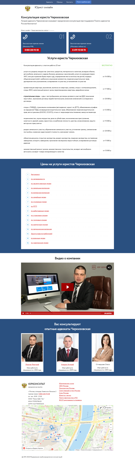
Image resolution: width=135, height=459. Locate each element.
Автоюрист (35, 174)
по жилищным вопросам (40, 193)
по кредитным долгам (39, 224)
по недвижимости (38, 179)
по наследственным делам (41, 183)
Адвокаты (49, 2)
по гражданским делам (39, 243)
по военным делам (38, 238)
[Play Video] (23, 313)
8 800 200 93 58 (44, 394)
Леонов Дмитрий (32, 364)
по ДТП (34, 206)
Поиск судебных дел (83, 2)
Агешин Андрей (67, 364)
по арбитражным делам (40, 211)
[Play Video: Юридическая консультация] (67, 287)
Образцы (60, 2)
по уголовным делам (39, 202)
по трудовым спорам (39, 220)
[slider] (65, 313)
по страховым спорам (39, 215)
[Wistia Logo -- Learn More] (108, 313)
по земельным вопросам (40, 188)
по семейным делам (38, 197)
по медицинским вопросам (41, 229)
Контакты (69, 2)
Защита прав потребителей (41, 234)
